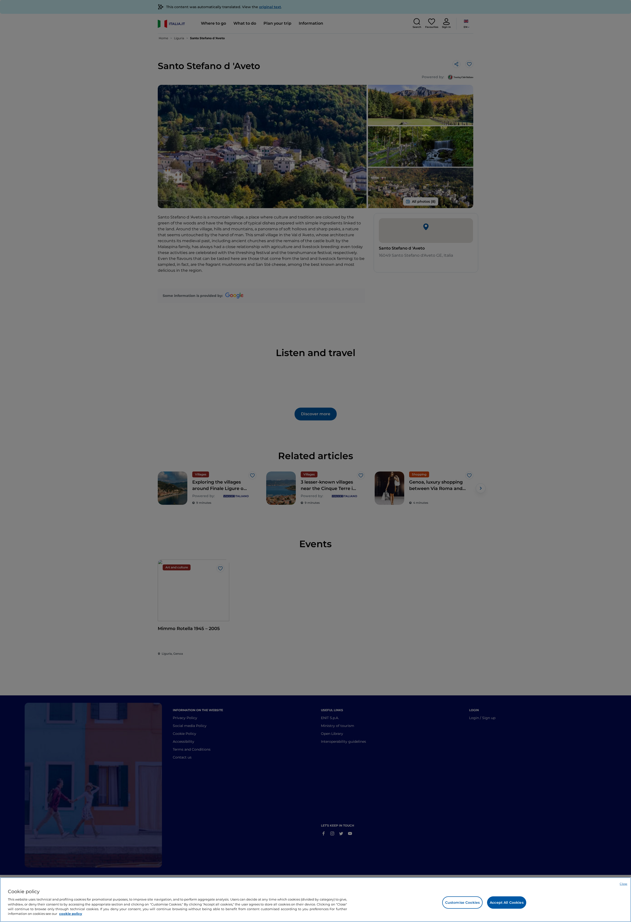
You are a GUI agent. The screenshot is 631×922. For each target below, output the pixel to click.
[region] (315, 899)
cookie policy (70, 914)
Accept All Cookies (507, 902)
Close (623, 884)
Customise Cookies (462, 902)
